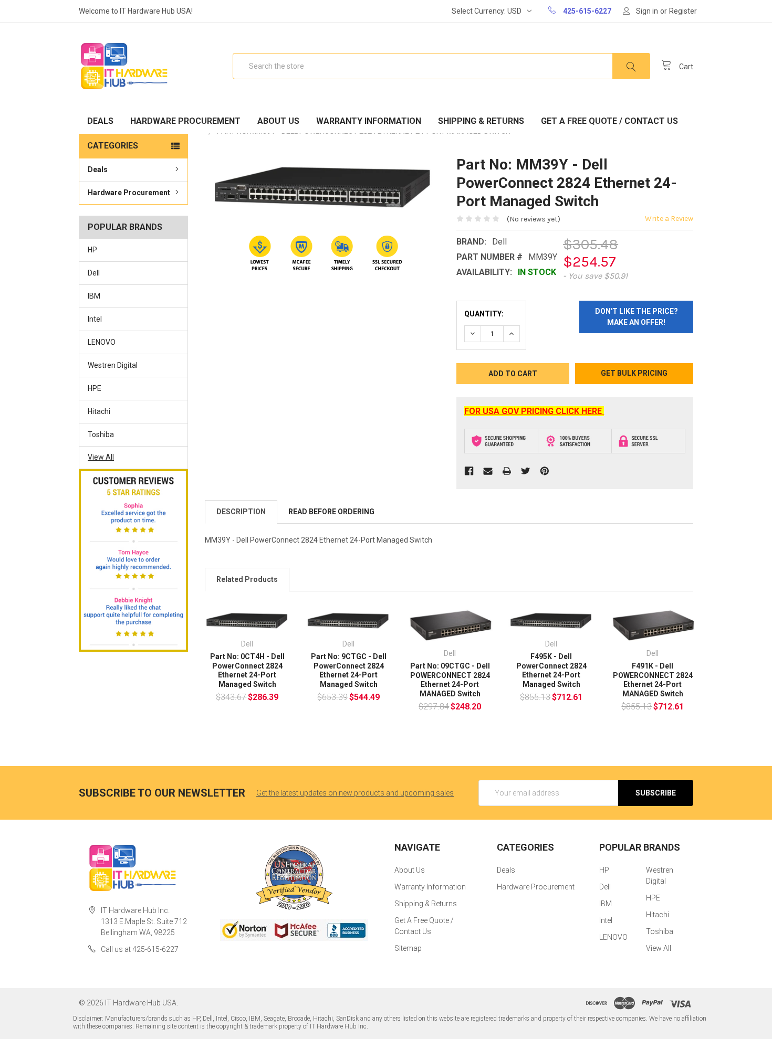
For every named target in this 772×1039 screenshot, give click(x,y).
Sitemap (408, 948)
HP (92, 250)
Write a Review (669, 218)
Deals (100, 121)
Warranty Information (368, 121)
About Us (278, 121)
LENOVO (102, 342)
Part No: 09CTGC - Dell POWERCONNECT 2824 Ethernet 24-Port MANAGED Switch (450, 680)
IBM (94, 296)
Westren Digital (113, 365)
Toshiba (101, 434)
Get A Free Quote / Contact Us (609, 121)
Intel (95, 319)
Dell (94, 273)
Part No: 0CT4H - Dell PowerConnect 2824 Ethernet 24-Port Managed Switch (247, 670)
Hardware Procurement (185, 121)
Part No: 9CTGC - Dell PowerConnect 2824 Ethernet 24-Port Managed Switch (349, 670)
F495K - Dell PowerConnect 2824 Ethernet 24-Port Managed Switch (551, 670)
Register (683, 11)
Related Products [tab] (247, 579)
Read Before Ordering (331, 511)
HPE (94, 388)
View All (101, 457)
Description (241, 511)
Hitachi (99, 411)
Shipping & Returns (481, 121)
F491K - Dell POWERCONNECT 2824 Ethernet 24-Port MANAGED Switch (653, 680)
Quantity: (484, 314)
